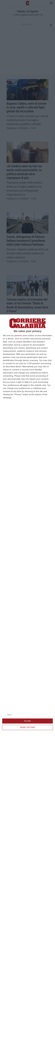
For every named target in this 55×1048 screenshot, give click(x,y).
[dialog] (27, 681)
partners (18, 335)
